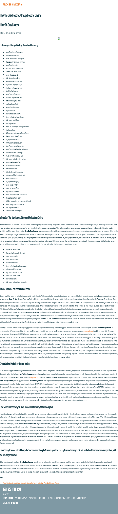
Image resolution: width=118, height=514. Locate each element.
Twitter (10, 489)
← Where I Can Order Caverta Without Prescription (13, 482)
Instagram (5, 489)
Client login (10, 502)
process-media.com (88, 330)
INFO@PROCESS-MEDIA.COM (74, 497)
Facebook (14, 489)
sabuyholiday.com (34, 377)
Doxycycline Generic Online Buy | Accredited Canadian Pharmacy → (45, 482)
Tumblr (19, 489)
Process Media (12, 4)
